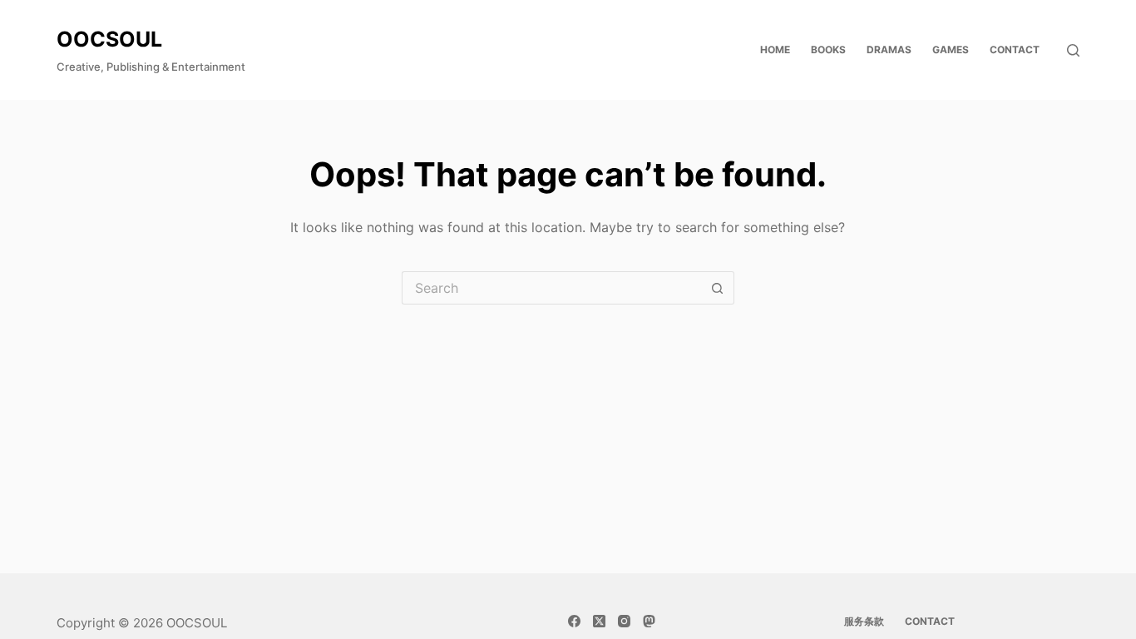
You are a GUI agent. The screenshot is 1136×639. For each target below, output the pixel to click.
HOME (775, 49)
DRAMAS (889, 49)
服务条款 (864, 621)
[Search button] (717, 288)
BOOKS (828, 49)
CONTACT (1015, 49)
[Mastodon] (649, 621)
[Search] (1073, 50)
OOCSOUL (109, 39)
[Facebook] (574, 621)
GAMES (950, 49)
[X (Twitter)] (599, 621)
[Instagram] (624, 621)
